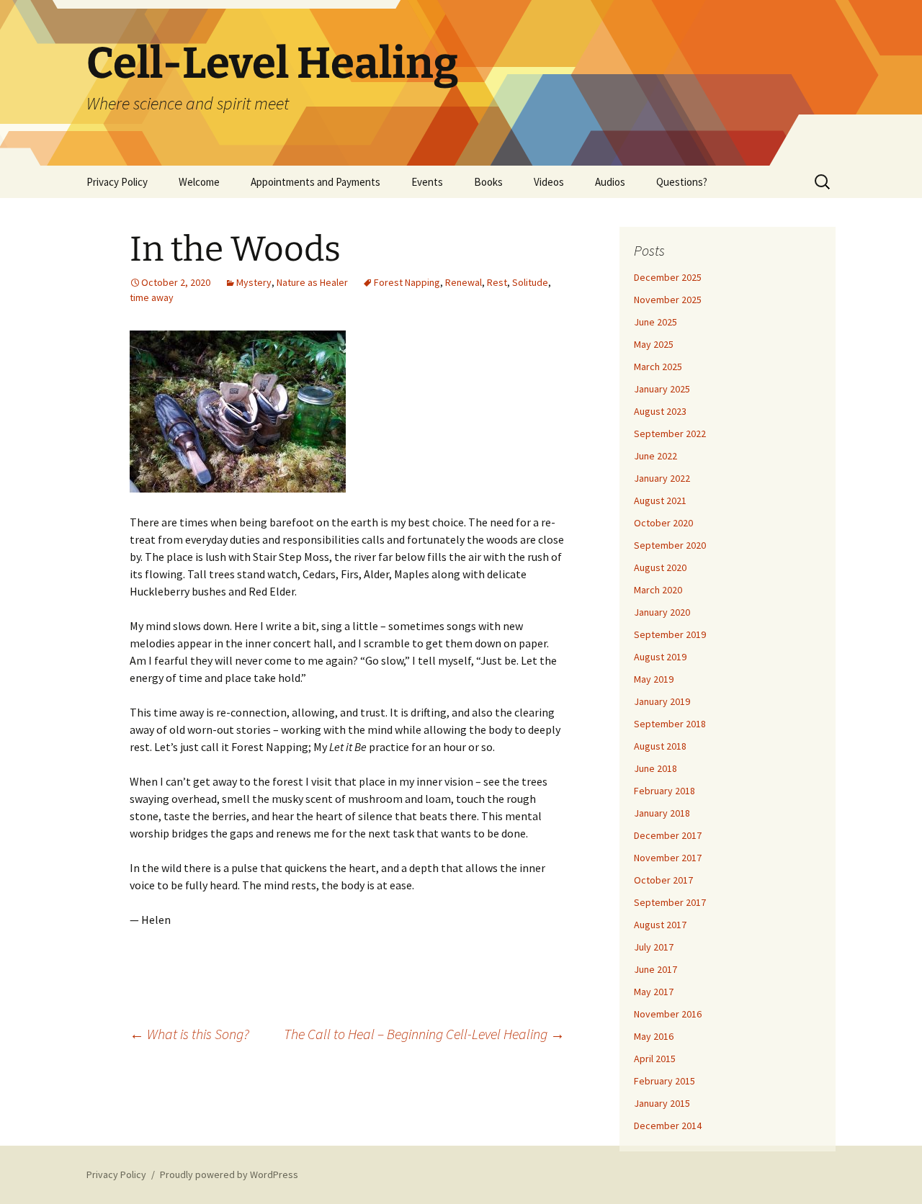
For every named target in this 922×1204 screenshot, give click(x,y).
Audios (610, 182)
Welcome (199, 182)
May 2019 (653, 679)
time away (152, 297)
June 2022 (655, 455)
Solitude (530, 282)
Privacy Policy (117, 182)
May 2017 (653, 991)
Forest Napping (407, 282)
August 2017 (660, 924)
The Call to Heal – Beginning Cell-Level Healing (424, 1034)
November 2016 (668, 1013)
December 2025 (668, 277)
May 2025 (653, 344)
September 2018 (670, 723)
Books (488, 182)
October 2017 (663, 879)
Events (427, 182)
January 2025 (662, 388)
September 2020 (670, 545)
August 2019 (660, 656)
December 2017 (668, 835)
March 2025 (658, 366)
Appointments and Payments (315, 182)
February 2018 (664, 790)
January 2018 (662, 813)
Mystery (254, 282)
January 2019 (662, 701)
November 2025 (668, 299)
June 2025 (655, 321)
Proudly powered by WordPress (229, 1174)
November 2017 (668, 857)
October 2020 (663, 522)
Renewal (463, 282)
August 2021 (660, 500)
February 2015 (664, 1080)
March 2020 (658, 589)
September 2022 (670, 433)
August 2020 (660, 567)
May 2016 (653, 1036)
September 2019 (670, 634)
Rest (497, 282)
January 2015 (662, 1103)
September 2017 (670, 902)
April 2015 (655, 1058)
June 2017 (655, 969)
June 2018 (655, 768)
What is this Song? (189, 1034)
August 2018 (660, 746)
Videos (549, 182)
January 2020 (662, 612)
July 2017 (653, 946)
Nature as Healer (312, 282)
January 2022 (662, 478)
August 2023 (660, 411)
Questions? (681, 182)
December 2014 (668, 1125)
